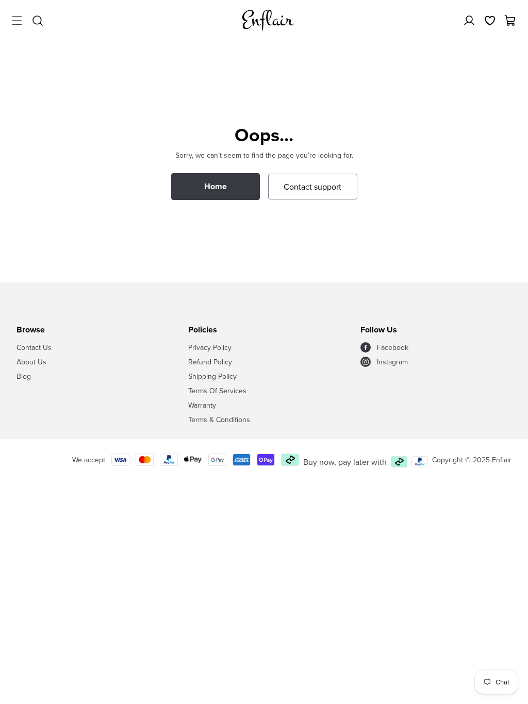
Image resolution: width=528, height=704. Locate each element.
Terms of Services (217, 390)
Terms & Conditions (219, 419)
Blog (23, 376)
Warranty (202, 405)
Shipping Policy (212, 376)
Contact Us (34, 347)
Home (215, 186)
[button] (17, 20)
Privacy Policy (210, 347)
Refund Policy (210, 362)
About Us (31, 362)
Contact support (312, 186)
